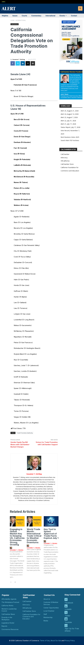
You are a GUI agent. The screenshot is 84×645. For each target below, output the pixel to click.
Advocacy (64, 158)
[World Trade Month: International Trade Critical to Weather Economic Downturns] (34, 521)
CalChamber (65, 154)
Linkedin (68, 609)
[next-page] (14, 582)
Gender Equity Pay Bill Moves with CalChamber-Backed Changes (20, 444)
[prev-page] (11, 582)
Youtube (68, 622)
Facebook (69, 603)
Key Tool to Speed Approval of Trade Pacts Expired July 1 (51, 533)
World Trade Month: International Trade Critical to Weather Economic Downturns (34, 536)
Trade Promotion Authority (25, 433)
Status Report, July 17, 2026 (70, 127)
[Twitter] (18, 63)
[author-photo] (11, 548)
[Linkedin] (23, 63)
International (21, 20)
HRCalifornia (65, 161)
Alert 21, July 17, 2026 (68, 124)
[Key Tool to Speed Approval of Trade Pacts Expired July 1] (51, 521)
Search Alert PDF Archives (70, 140)
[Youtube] (66, 618)
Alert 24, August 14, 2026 (70, 114)
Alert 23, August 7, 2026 (69, 117)
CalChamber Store (67, 164)
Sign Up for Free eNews (72, 629)
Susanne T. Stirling (18, 59)
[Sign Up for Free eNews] (66, 625)
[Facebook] (12, 63)
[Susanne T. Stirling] (34, 463)
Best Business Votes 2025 (70, 137)
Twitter (67, 616)
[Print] (33, 63)
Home (12, 20)
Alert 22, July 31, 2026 (68, 121)
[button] (80, 8)
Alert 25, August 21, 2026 (70, 111)
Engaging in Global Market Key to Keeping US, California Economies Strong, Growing (17, 537)
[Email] (28, 63)
